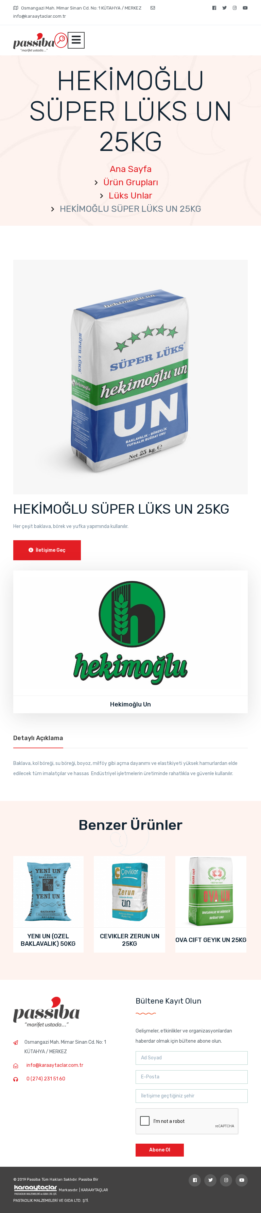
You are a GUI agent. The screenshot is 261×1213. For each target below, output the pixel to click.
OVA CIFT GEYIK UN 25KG (130, 940)
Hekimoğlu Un (130, 704)
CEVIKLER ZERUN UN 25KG (48, 940)
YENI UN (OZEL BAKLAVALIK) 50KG (211, 940)
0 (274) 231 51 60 (46, 1079)
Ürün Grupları (130, 182)
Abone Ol (159, 1150)
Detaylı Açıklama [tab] (38, 738)
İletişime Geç (50, 550)
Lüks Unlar (130, 195)
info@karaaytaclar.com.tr (55, 1065)
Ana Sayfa (131, 169)
